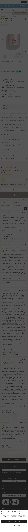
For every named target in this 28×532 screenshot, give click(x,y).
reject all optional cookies (14, 525)
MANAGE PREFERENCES (13, 529)
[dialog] (14, 521)
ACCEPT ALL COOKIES (14, 521)
